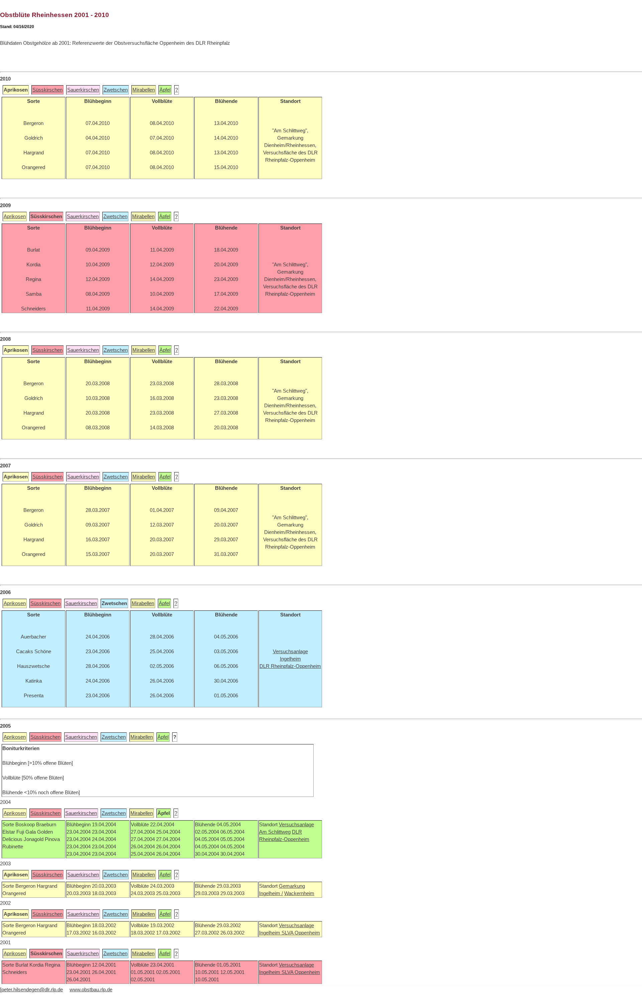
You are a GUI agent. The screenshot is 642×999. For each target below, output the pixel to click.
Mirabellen (143, 90)
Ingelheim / (271, 893)
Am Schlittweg (275, 832)
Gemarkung (292, 886)
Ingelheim (270, 933)
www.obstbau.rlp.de (91, 989)
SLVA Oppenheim (301, 933)
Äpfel (165, 90)
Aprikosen (15, 216)
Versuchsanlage (296, 824)
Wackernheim (299, 893)
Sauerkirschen (83, 90)
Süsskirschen (47, 90)
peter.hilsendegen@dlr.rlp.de (32, 989)
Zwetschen (116, 90)
